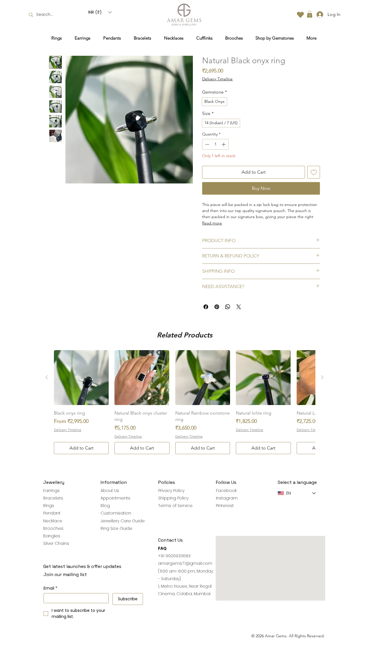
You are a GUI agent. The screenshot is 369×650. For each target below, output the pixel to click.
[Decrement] (206, 144)
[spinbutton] (215, 144)
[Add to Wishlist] (313, 172)
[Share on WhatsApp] (227, 306)
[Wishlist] (300, 14)
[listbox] (99, 12)
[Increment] (224, 144)
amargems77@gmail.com (185, 563)
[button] (99, 12)
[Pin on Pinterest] (216, 306)
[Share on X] (238, 306)
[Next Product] (322, 377)
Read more (212, 223)
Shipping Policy (173, 498)
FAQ (162, 548)
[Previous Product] (46, 377)
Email (50, 588)
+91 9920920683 (174, 556)
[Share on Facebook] (205, 306)
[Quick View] (81, 377)
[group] (184, 402)
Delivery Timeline (217, 78)
